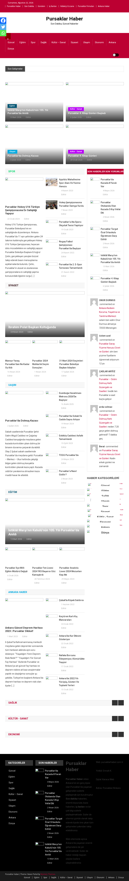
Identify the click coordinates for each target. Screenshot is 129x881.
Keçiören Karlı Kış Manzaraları (68, 618)
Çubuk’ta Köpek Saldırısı (71, 600)
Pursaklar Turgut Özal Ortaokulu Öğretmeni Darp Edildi (109, 234)
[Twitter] (3, 27)
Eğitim (23, 42)
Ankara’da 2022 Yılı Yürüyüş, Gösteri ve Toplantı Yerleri (69, 682)
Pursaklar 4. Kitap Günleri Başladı (87, 113)
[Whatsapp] (3, 33)
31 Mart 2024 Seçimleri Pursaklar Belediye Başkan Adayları (71, 364)
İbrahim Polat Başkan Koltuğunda (32, 327)
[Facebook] (3, 20)
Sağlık (44, 42)
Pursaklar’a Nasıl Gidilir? (68, 473)
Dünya (11, 48)
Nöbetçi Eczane (67, 6)
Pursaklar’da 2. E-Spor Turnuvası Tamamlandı (70, 266)
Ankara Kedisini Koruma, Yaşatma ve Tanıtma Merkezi (109, 312)
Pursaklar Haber (14, 6)
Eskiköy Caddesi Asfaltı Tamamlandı (71, 437)
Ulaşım (86, 42)
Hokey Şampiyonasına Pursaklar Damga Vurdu (71, 204)
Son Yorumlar (114, 171)
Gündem (41, 6)
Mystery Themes (48, 874)
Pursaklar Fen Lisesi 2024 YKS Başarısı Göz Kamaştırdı (44, 571)
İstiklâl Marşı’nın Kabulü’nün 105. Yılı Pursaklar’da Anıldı (28, 112)
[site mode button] (116, 55)
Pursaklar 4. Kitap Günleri (82, 155)
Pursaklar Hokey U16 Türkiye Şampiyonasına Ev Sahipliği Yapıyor (22, 210)
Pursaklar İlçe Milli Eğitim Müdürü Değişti (16, 570)
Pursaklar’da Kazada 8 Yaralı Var (109, 183)
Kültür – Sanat (59, 42)
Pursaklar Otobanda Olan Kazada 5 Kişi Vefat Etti (110, 207)
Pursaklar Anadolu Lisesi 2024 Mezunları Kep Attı (70, 571)
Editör (28, 117)
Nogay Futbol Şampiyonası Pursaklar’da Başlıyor (70, 245)
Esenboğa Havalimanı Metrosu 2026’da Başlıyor (70, 396)
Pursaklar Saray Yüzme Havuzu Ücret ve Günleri (109, 348)
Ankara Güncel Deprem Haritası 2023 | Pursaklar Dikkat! (24, 629)
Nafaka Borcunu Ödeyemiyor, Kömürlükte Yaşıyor (71, 658)
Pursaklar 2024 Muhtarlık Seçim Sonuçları (40, 364)
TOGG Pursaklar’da (69, 455)
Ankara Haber (103, 6)
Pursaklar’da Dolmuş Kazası (23, 155)
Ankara (112, 42)
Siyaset (74, 42)
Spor (33, 42)
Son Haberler (96, 171)
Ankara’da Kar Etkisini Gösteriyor (70, 638)
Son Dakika (29, 6)
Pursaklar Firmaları (86, 6)
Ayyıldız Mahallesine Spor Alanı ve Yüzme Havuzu (69, 183)
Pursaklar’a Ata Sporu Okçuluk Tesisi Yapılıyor (71, 224)
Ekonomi (99, 42)
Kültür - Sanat (76, 109)
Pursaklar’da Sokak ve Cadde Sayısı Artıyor (70, 418)
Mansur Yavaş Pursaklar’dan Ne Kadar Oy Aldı (17, 364)
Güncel (11, 42)
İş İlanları (53, 6)
